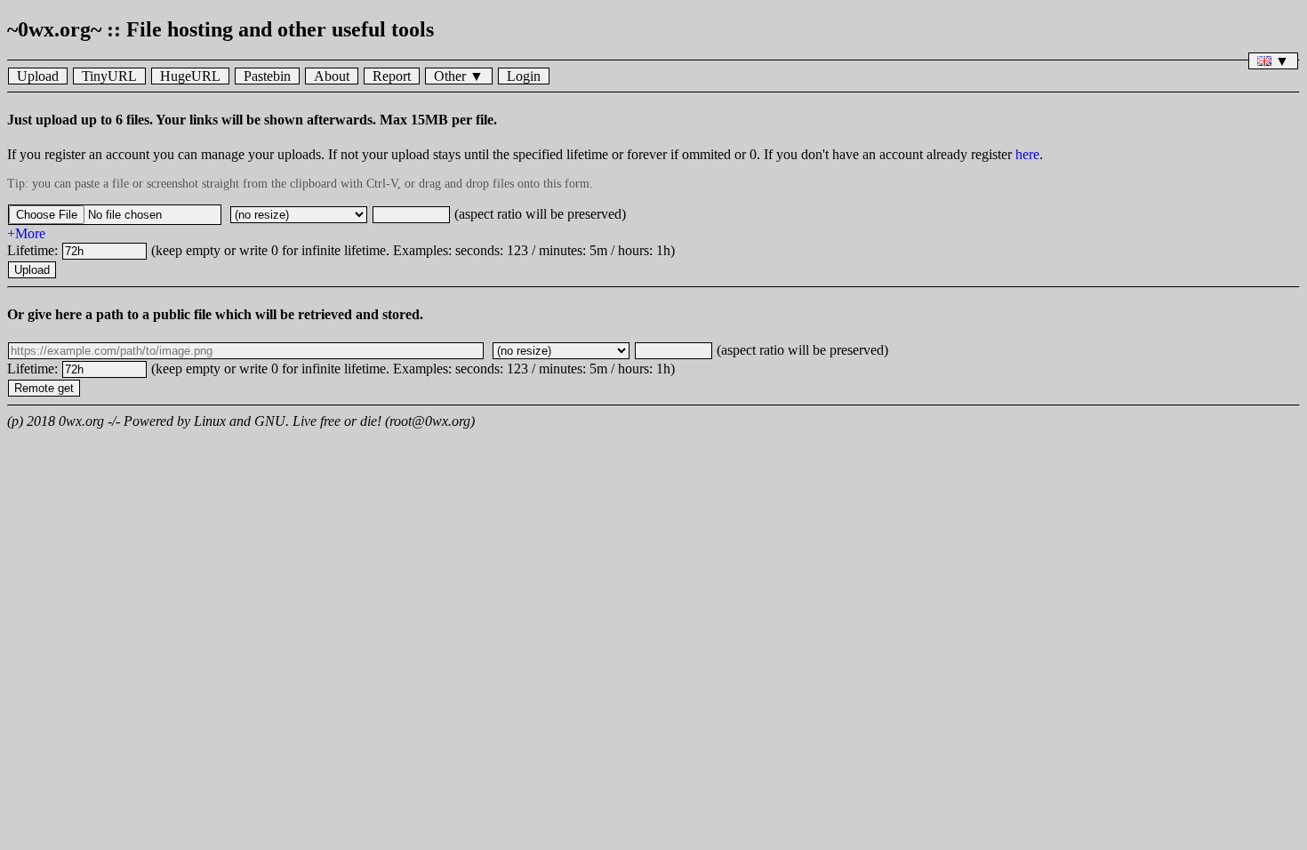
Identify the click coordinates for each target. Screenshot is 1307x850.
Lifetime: (34, 250)
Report (392, 76)
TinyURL (109, 76)
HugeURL (190, 76)
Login (524, 76)
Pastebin (267, 76)
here (1027, 154)
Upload (38, 76)
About (331, 76)
